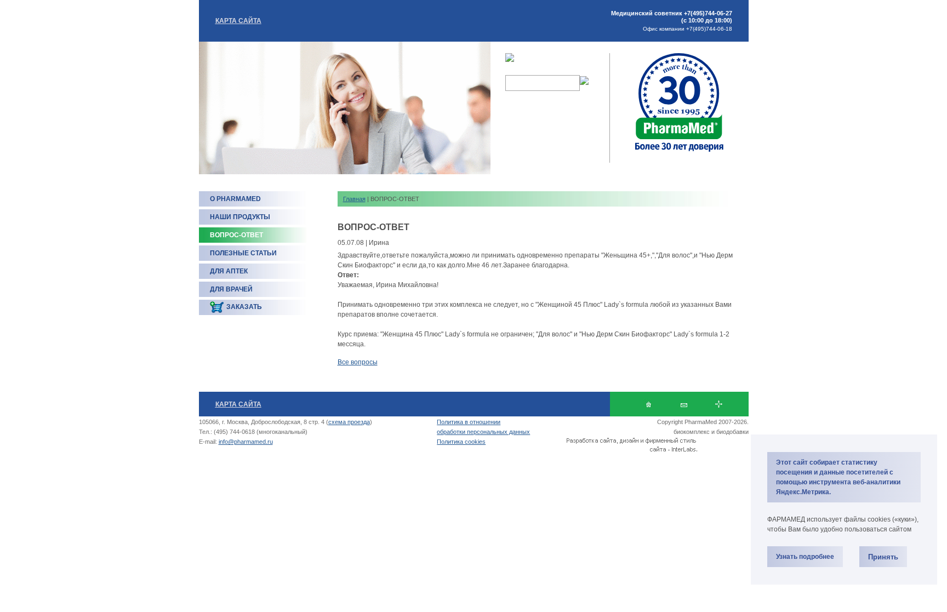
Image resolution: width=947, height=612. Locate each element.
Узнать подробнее (805, 556)
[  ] (648, 404)
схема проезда (349, 422)
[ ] (683, 404)
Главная (354, 199)
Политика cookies (461, 441)
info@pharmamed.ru (246, 441)
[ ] (719, 404)
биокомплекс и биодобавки (711, 431)
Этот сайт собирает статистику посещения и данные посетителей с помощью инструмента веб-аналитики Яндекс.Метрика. (838, 477)
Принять (883, 557)
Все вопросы (358, 362)
